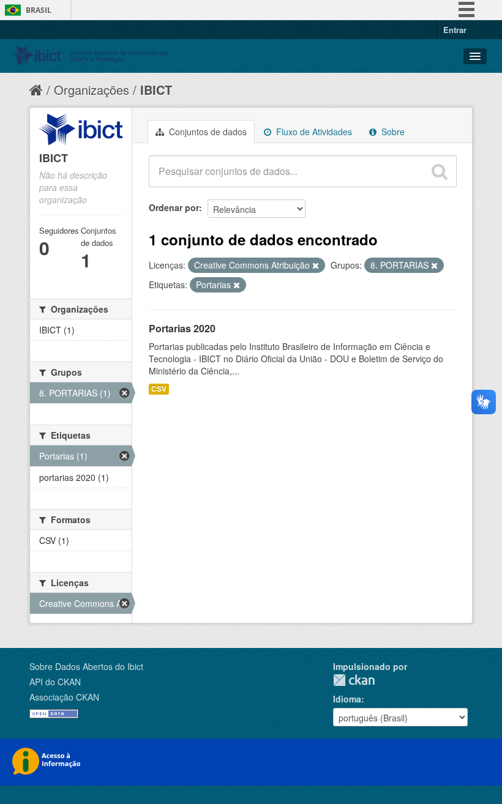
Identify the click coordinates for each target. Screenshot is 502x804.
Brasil (38, 10)
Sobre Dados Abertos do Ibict (86, 666)
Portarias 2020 (182, 328)
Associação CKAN (64, 697)
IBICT (156, 90)
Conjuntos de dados (207, 131)
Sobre (392, 131)
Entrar (454, 29)
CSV (159, 389)
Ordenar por (174, 207)
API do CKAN (55, 682)
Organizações (91, 90)
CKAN (354, 680)
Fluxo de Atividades (313, 131)
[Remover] (315, 265)
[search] (440, 171)
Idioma (347, 699)
